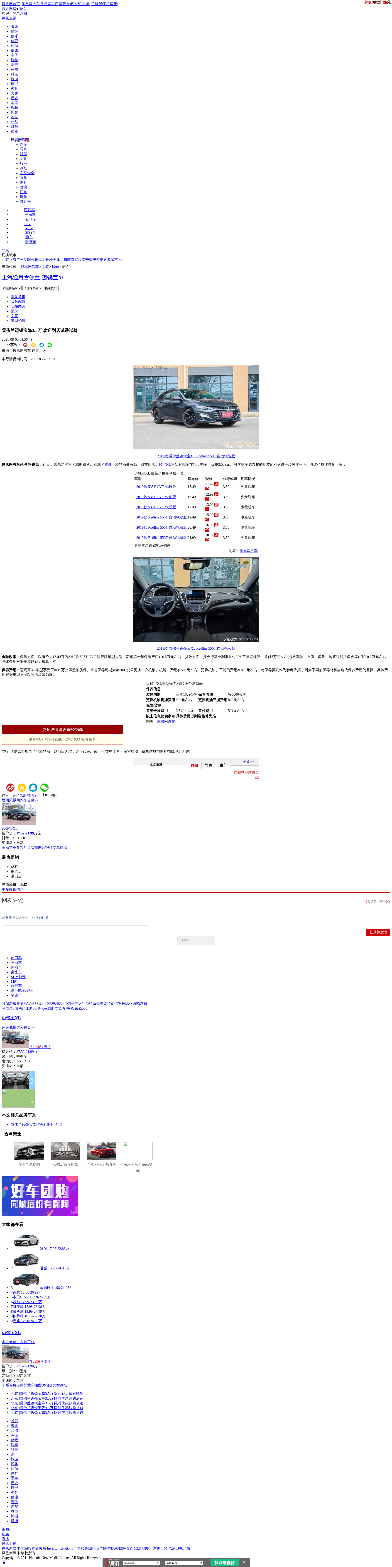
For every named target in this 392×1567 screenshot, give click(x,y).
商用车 (64, 4)
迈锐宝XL (54, 277)
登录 (16, 13)
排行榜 (25, 201)
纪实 (5, 1534)
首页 (14, 1421)
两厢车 (29, 210)
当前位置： (11, 267)
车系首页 (18, 297)
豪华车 (30, 219)
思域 (55, 1003)
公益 (14, 122)
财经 (14, 31)
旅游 (14, 79)
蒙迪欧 (21, 1003)
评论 (14, 1435)
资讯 (14, 27)
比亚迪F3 (132, 1003)
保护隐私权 (113, 1548)
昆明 (41, 260)
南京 (70, 260)
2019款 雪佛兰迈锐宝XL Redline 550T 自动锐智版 (196, 456)
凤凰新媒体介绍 (14, 1548)
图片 (23, 182)
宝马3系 (33, 1003)
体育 (14, 41)
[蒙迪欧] (26, 1288)
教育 (14, 88)
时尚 (14, 46)
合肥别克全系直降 (101, 1164)
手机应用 (110, 4)
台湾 (14, 1430)
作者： (7, 795)
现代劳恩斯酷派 (49, 1008)
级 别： (9, 1056)
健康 (14, 50)
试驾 (23, 154)
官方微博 (9, 9)
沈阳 (27, 260)
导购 (23, 149)
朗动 (18, 1008)
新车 (23, 144)
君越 (143, 1003)
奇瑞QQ (68, 1008)
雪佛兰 (109, 464)
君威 (12, 1003)
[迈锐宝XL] (19, 824)
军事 (14, 103)
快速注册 (42, 918)
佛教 (14, 126)
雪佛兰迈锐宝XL (24, 1124)
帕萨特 (18, 1316)
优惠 (23, 187)
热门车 (16, 958)
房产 (14, 65)
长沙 (49, 260)
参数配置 (18, 302)
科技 (14, 74)
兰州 (63, 260)
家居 (14, 69)
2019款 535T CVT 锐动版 (156, 497)
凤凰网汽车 (31, 4)
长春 (34, 260)
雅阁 (5, 1003)
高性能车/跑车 (22, 990)
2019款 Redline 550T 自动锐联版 (161, 527)
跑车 (29, 237)
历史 (14, 98)
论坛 (14, 117)
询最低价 (9, 1027)
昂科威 (18, 1311)
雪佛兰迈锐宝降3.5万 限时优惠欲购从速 (51, 1398)
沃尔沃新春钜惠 (65, 1164)
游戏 (14, 1507)
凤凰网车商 (49, 4)
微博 (14, 1521)
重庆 (92, 260)
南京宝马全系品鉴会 (137, 1167)
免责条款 (130, 1548)
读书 (14, 84)
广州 (20, 260)
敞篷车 (30, 242)
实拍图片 (18, 306)
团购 (23, 192)
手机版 (96, 4)
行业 (23, 163)
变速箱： (9, 843)
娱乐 (14, 36)
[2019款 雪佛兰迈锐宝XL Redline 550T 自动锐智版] (196, 448)
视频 (14, 107)
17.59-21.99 (25, 1052)
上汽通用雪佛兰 (21, 277)
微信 (22, 9)
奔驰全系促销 (29, 1164)
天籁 (16, 1321)
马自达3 (8, 1008)
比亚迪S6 (29, 1008)
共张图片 (40, 1047)
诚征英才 (96, 1548)
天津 (56, 260)
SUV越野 (18, 977)
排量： (7, 838)
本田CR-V (21, 1297)
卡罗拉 (119, 1003)
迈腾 (16, 1292)
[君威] (26, 1268)
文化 (14, 93)
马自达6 (77, 1003)
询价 (23, 197)
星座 (14, 131)
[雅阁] (26, 1249)
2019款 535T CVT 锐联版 (156, 507)
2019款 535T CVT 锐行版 (156, 487)
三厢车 (30, 215)
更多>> (248, 762)
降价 (55, 267)
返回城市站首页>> (246, 774)
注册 (23, 13)
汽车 (14, 60)
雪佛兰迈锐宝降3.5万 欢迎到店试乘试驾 (51, 1394)
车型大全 (27, 173)
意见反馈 (160, 1548)
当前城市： (11, 885)
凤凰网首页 (11, 4)
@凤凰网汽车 (26, 795)
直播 (5, 1539)
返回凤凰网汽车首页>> (20, 800)
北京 (5, 250)
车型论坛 (18, 321)
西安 (99, 260)
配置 (59, 1124)
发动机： (9, 1061)
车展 (86, 4)
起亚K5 (65, 1003)
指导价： (9, 1052)
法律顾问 (145, 1548)
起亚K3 (46, 1003)
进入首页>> (25, 1027)
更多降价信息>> (15, 889)
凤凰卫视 (9, 18)
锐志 (99, 1003)
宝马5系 (89, 1003)
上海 (12, 260)
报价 (23, 178)
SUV (27, 224)
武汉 (78, 260)
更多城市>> (112, 260)
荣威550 (81, 1008)
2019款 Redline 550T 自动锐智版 (161, 538)
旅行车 (30, 232)
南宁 (85, 260)
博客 (14, 112)
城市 (14, 1511)
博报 (14, 1516)
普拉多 (108, 1003)
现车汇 (76, 4)
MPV (29, 228)
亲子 (14, 55)
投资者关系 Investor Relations (50, 1548)
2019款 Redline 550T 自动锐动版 (161, 517)
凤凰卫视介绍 (179, 1548)
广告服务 (81, 1548)
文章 (14, 316)
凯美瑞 (18, 1307)
